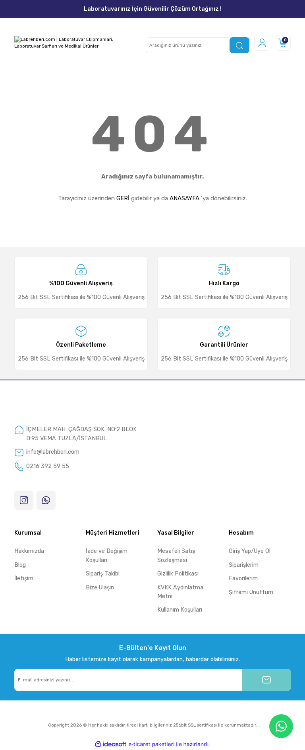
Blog (20, 565)
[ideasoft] (111, 744)
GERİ (122, 198)
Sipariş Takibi (103, 573)
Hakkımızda (29, 551)
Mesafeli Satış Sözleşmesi (176, 555)
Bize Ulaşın (100, 587)
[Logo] (75, 43)
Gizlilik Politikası (178, 573)
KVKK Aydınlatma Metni (180, 592)
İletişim (23, 578)
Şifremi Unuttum (251, 592)
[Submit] (266, 680)
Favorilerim (243, 578)
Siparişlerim (244, 565)
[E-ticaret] (151, 744)
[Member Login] (262, 43)
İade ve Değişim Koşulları (106, 555)
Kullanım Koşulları (179, 609)
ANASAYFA (184, 198)
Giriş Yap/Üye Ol (249, 551)
